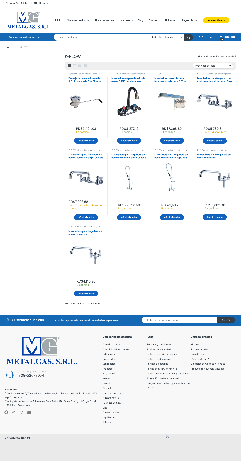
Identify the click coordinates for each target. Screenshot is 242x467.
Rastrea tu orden (199, 349)
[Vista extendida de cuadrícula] (74, 65)
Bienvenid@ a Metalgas (17, 3)
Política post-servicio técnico (162, 368)
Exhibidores (109, 354)
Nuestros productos (78, 20)
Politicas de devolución (159, 359)
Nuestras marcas (104, 20)
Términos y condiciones (159, 344)
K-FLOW (115, 73)
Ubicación (170, 20)
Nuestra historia (111, 397)
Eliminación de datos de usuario (163, 378)
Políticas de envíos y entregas (162, 354)
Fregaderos (109, 373)
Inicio (58, 20)
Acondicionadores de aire (116, 349)
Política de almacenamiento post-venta (167, 373)
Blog (140, 20)
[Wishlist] (201, 37)
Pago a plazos (189, 20)
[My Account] (211, 37)
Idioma (41, 3)
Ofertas (153, 20)
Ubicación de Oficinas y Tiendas (208, 363)
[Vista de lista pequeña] (85, 65)
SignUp (226, 320)
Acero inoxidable (111, 344)
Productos (108, 388)
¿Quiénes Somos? (112, 402)
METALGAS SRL (22, 438)
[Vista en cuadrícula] (69, 65)
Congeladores (110, 359)
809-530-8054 (31, 375)
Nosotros (125, 20)
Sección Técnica (216, 20)
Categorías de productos (79, 73)
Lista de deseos (199, 354)
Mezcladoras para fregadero (132, 73)
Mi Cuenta (196, 344)
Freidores (107, 368)
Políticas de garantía (157, 363)
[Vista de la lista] (79, 65)
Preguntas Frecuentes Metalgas (207, 368)
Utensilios (108, 383)
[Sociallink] (6, 412)
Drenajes (96, 73)
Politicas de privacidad (159, 349)
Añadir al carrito (86, 140)
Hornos (106, 378)
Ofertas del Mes (111, 412)
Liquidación (109, 417)
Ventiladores (109, 363)
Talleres (107, 422)
